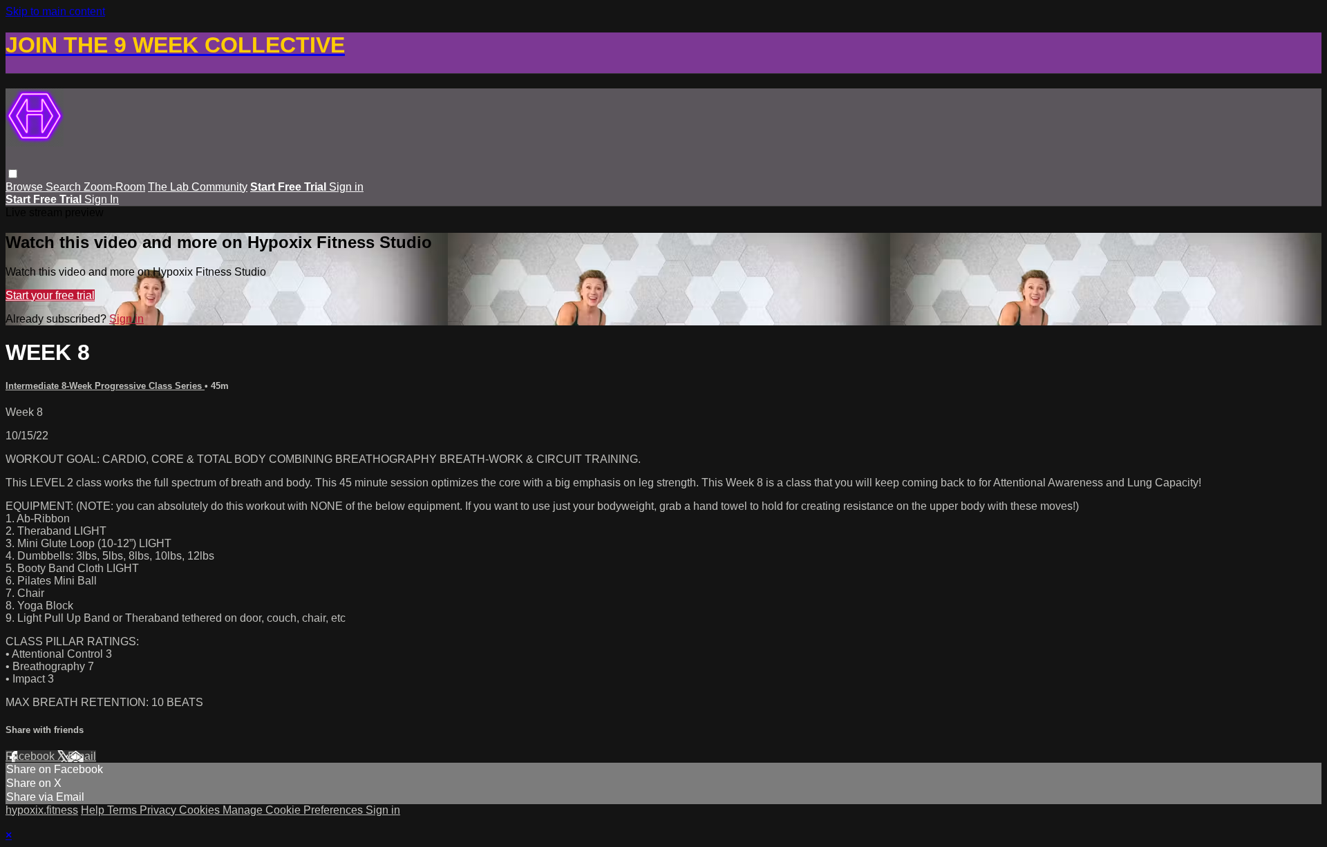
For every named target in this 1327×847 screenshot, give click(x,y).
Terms (123, 810)
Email (82, 756)
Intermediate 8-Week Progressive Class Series (105, 386)
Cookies (201, 810)
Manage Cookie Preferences (294, 810)
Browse (26, 187)
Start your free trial (50, 295)
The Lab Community (197, 187)
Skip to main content (55, 11)
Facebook (31, 756)
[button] (12, 173)
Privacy (159, 810)
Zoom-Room (114, 187)
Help (94, 810)
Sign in (346, 187)
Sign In (101, 199)
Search (65, 187)
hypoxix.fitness (42, 810)
